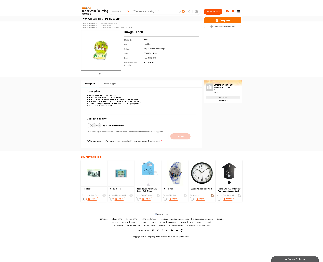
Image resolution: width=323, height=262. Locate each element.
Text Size (220, 219)
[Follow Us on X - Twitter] (158, 230)
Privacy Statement (133, 225)
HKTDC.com (104, 219)
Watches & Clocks (119, 27)
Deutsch (125, 222)
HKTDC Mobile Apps (148, 219)
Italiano (153, 222)
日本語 (208, 222)
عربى (191, 222)
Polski (162, 222)
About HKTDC (117, 219)
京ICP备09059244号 (176, 225)
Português (172, 222)
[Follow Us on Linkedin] (162, 230)
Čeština (115, 222)
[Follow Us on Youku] (182, 230)
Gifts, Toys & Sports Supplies (109, 23)
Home (84, 23)
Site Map (162, 225)
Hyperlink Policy (149, 225)
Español (134, 222)
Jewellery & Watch (106, 25)
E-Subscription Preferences (203, 219)
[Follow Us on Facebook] (153, 230)
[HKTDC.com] (161, 214)
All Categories (93, 23)
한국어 (199, 222)
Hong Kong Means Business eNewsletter (175, 219)
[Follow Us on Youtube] (177, 230)
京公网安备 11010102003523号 (198, 225)
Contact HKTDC (131, 219)
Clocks (130, 27)
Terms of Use (118, 225)
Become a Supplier (213, 12)
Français (144, 222)
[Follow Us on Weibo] (167, 230)
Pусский (183, 222)
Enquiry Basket (295, 259)
